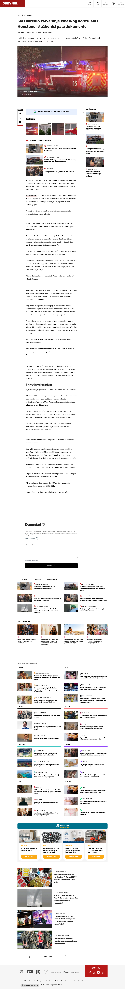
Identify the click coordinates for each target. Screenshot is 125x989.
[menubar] (113, 3)
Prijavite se (51, 566)
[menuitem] (113, 3)
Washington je (31, 195)
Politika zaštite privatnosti (62, 981)
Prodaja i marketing (35, 981)
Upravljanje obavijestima (31, 985)
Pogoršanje (30, 306)
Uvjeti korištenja (48, 981)
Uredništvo (23, 981)
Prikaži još (47, 957)
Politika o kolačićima (78, 981)
